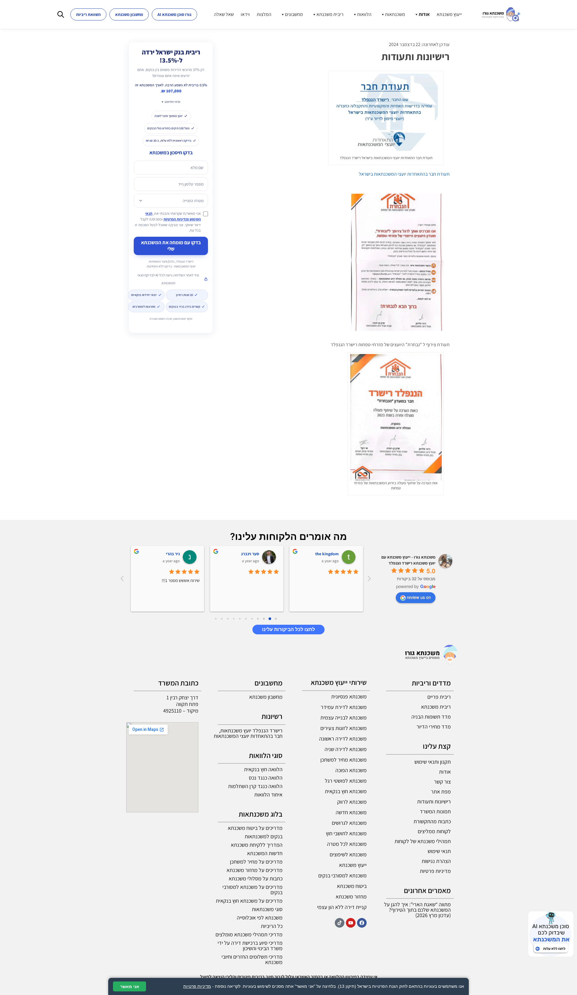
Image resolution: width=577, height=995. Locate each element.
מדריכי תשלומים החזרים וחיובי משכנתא (251, 959)
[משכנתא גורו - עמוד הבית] (501, 14)
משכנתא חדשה (351, 812)
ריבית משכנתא (329, 14)
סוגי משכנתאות (267, 909)
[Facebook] (362, 923)
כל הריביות (271, 926)
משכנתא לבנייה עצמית (343, 717)
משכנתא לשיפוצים (348, 854)
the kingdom (327, 553)
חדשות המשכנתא (264, 853)
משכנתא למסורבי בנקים (342, 875)
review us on (419, 597)
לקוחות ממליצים (434, 831)
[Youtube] (351, 923)
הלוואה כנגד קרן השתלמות (255, 786)
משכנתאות (395, 14)
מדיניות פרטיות (435, 870)
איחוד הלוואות (268, 794)
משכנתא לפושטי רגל (346, 780)
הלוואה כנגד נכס (265, 777)
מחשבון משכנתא (129, 14)
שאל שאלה (224, 14)
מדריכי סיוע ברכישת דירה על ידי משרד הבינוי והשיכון (250, 945)
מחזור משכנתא (351, 896)
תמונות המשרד (435, 811)
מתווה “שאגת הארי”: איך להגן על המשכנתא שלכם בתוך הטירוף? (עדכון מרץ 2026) (417, 910)
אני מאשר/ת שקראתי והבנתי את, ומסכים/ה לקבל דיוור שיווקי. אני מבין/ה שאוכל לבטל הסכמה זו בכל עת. (168, 222)
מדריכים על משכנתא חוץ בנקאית (249, 900)
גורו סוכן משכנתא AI (174, 14)
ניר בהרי (173, 553)
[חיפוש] (60, 14)
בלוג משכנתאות (260, 814)
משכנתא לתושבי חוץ (346, 833)
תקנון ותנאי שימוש (432, 761)
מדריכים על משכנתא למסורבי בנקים (252, 889)
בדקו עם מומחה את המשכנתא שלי (171, 245)
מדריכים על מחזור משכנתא (254, 870)
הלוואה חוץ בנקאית (263, 769)
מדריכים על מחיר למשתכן (256, 861)
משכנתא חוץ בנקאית (346, 791)
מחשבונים (294, 14)
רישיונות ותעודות (434, 801)
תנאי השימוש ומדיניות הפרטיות (173, 216)
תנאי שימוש (439, 851)
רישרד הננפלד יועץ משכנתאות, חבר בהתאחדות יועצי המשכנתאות (248, 733)
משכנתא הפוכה (351, 770)
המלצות (264, 14)
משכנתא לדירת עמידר (344, 707)
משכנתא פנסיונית (349, 696)
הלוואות (364, 14)
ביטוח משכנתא (352, 886)
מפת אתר (441, 791)
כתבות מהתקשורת (432, 821)
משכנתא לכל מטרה (347, 843)
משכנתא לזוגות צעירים (343, 728)
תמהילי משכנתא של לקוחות (423, 841)
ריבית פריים (439, 696)
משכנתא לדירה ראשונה (343, 738)
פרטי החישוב (172, 102)
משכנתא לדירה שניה (346, 749)
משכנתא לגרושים (349, 822)
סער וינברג (250, 553)
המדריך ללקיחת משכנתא (256, 844)
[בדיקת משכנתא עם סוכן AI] (550, 933)
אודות (424, 14)
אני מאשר (129, 986)
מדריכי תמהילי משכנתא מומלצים (248, 934)
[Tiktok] (339, 923)
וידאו (245, 14)
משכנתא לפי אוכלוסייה (259, 917)
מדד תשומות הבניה (431, 716)
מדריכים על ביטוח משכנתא (255, 827)
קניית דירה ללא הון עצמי (342, 907)
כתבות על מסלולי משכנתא (255, 878)
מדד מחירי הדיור (434, 726)
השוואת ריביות (88, 14)
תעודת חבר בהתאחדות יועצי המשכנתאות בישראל (404, 174)
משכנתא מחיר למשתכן (343, 759)
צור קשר (442, 781)
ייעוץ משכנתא (449, 14)
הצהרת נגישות (436, 861)
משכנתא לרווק (352, 801)
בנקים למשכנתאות (263, 836)
